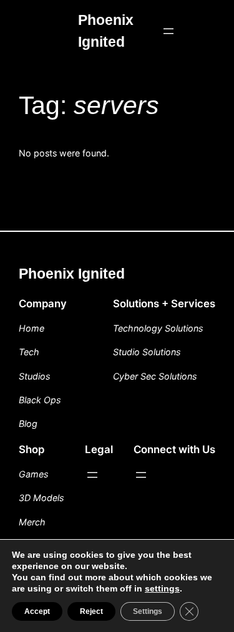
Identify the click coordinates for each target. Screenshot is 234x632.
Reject (91, 611)
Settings (147, 611)
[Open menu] (168, 31)
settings (162, 588)
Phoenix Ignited (72, 274)
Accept (37, 611)
